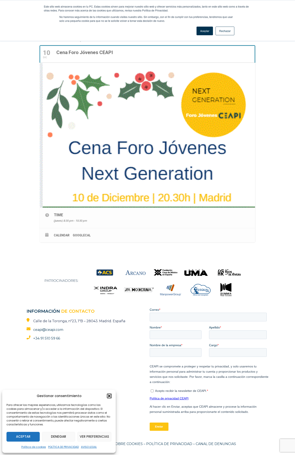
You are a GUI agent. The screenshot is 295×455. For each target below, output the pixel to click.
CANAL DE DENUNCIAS (216, 444)
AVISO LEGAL (89, 447)
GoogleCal (82, 235)
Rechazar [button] (225, 31)
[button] (109, 396)
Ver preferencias (94, 436)
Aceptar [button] (204, 31)
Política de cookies (33, 447)
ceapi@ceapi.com (48, 330)
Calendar (62, 235)
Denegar (58, 436)
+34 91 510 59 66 (46, 338)
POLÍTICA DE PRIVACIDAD (63, 447)
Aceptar (23, 436)
